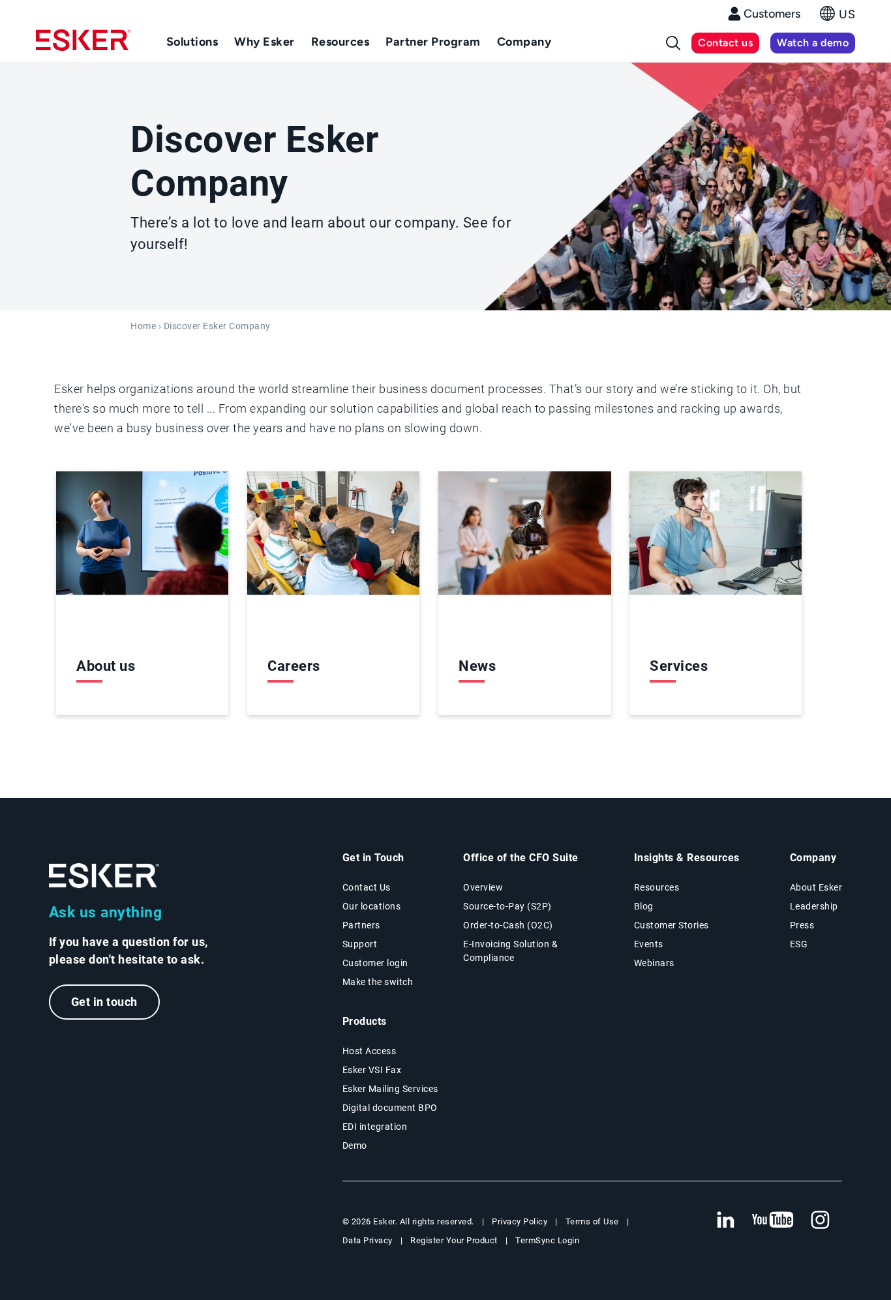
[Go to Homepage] (104, 876)
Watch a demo (813, 43)
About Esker (816, 887)
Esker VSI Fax (372, 1070)
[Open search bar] (673, 43)
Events (648, 944)
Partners (361, 925)
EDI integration (375, 1126)
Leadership (814, 906)
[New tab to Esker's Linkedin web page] (725, 1220)
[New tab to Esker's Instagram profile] (820, 1220)
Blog (644, 906)
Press (802, 925)
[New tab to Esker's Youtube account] (773, 1220)
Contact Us (366, 887)
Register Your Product (454, 1240)
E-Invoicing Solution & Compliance (510, 951)
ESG (799, 944)
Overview (483, 887)
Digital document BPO (390, 1107)
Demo (354, 1145)
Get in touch (104, 1002)
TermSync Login (547, 1240)
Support (360, 944)
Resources (657, 887)
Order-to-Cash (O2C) (508, 925)
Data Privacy (367, 1240)
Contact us (725, 43)
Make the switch (378, 982)
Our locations (371, 906)
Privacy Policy (519, 1221)
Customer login (375, 963)
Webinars (654, 963)
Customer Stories (671, 925)
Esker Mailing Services (390, 1089)
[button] (837, 17)
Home (143, 326)
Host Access (369, 1051)
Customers (772, 14)
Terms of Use (592, 1221)
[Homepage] (83, 45)
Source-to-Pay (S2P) (507, 906)
